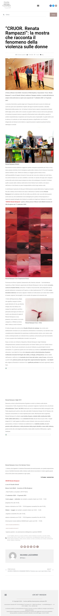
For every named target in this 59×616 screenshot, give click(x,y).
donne (48, 535)
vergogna (17, 540)
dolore (44, 535)
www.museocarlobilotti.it (12, 524)
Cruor (30, 535)
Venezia (13, 540)
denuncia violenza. (37, 535)
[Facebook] (51, 6)
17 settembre (10, 535)
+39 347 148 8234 (39, 595)
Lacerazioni (29, 537)
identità (23, 537)
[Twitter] (53, 6)
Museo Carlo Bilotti (46, 537)
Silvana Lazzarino (35, 538)
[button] (38, 5)
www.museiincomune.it (12, 528)
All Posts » (23, 558)
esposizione (10, 537)
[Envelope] (56, 6)
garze (19, 537)
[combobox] (24, 15)
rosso (24, 538)
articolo (16, 535)
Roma (21, 538)
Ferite (15, 537)
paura (8, 538)
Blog (42, 54)
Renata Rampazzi (15, 538)
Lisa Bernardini (36, 537)
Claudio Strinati (23, 535)
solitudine (43, 538)
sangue (28, 538)
